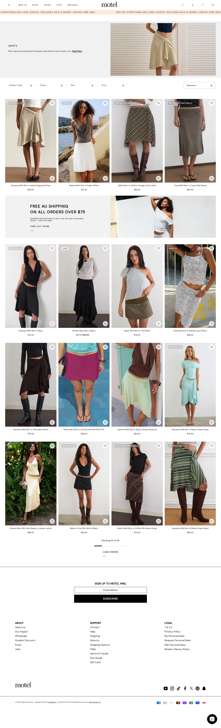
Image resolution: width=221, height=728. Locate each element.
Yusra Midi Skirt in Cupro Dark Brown (190, 185)
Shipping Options (100, 644)
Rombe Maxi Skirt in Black (83, 330)
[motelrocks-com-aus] (109, 5)
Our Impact (21, 631)
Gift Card (95, 662)
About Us (20, 627)
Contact (94, 627)
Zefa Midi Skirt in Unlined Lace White (190, 330)
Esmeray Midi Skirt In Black (31, 330)
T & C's (168, 627)
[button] (52, 103)
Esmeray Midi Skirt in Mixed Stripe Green (190, 528)
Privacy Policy (172, 631)
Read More (77, 51)
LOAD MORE (110, 552)
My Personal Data (174, 636)
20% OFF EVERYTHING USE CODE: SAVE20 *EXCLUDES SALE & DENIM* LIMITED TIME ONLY (109, 12)
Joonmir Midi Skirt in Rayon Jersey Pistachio (137, 429)
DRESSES (72, 5)
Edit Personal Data (175, 644)
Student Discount (25, 640)
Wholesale (21, 636)
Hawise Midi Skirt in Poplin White (84, 185)
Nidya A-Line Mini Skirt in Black (84, 528)
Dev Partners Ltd (94, 702)
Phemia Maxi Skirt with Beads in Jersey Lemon (31, 528)
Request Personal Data (177, 640)
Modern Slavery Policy (177, 649)
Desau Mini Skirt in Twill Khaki (137, 330)
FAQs (93, 649)
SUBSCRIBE (110, 598)
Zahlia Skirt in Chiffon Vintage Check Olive (137, 185)
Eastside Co (52, 702)
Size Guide (96, 658)
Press (18, 644)
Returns (94, 640)
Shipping (95, 636)
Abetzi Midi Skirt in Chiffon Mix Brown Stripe (137, 528)
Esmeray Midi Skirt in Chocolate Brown (30, 429)
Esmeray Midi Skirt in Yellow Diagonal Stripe (30, 185)
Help (92, 631)
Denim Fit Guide (99, 653)
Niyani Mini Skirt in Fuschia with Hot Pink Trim (84, 429)
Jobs (18, 649)
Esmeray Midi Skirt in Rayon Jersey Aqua (190, 429)
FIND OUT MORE (40, 226)
